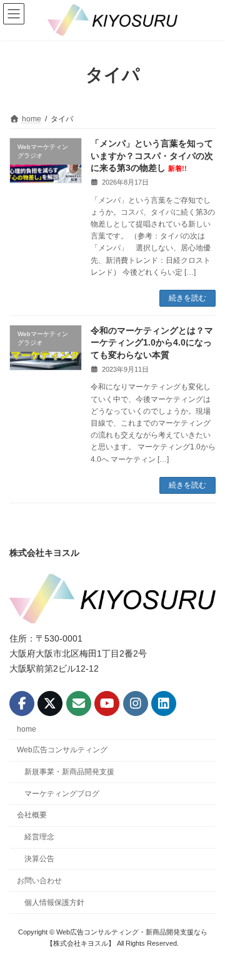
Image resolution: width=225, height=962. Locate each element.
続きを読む (187, 298)
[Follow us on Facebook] (21, 703)
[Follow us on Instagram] (135, 703)
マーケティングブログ (61, 793)
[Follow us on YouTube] (106, 703)
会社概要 (32, 815)
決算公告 (39, 858)
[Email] (78, 703)
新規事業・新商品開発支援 (69, 771)
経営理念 (39, 836)
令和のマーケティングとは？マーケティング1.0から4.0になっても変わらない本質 (152, 342)
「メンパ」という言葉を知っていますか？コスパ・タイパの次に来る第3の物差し (152, 155)
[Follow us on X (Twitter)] (50, 703)
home (26, 729)
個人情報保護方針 (54, 902)
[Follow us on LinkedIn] (163, 703)
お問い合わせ (39, 880)
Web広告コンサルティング (62, 749)
